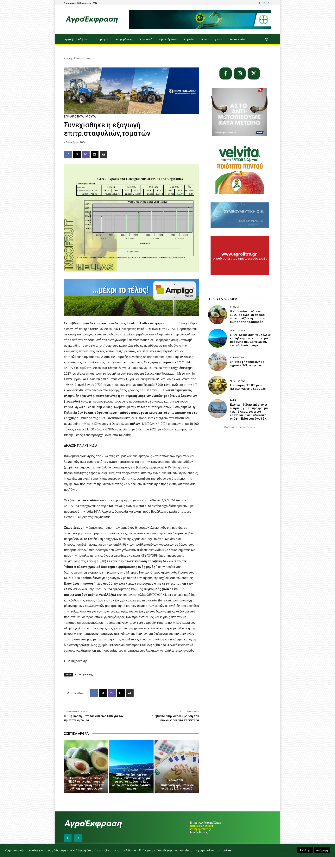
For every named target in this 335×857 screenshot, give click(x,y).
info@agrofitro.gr (200, 829)
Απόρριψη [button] (322, 850)
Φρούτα (90, 116)
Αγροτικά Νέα (130, 770)
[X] (268, 3)
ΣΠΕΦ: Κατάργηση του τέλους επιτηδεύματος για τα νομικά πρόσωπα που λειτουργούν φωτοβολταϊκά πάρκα (131, 781)
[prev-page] (66, 799)
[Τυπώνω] (103, 154)
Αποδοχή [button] (305, 850)
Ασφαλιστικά (176, 780)
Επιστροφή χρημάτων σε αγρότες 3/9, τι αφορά (177, 786)
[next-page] (72, 799)
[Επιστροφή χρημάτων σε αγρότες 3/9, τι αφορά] (177, 766)
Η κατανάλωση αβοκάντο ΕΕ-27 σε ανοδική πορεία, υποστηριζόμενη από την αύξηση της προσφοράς (86, 783)
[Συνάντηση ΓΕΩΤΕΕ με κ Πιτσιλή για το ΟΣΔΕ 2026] (217, 385)
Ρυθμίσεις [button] (287, 850)
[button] (266, 39)
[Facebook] (259, 3)
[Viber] (86, 154)
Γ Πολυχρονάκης (84, 674)
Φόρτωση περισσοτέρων (238, 427)
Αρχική (68, 58)
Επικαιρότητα (82, 58)
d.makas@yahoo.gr (202, 825)
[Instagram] (264, 3)
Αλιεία (233, 400)
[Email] (94, 154)
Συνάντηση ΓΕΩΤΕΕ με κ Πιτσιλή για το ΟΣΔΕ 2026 (248, 387)
